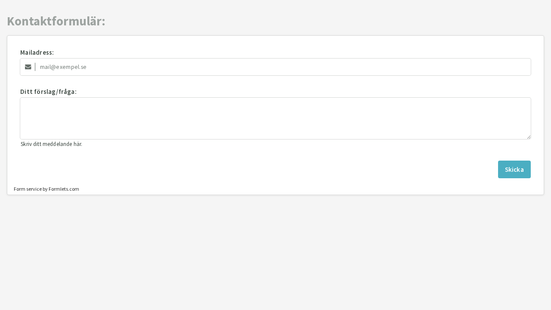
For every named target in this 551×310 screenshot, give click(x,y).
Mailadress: (37, 52)
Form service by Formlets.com (46, 189)
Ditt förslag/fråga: (48, 91)
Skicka (514, 169)
